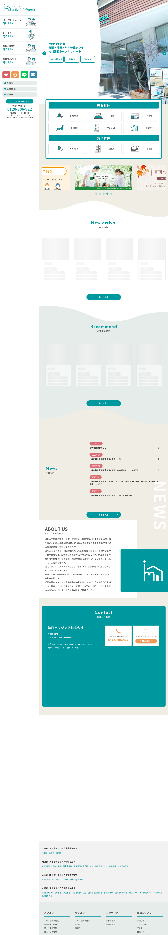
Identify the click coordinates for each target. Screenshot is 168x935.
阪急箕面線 (78, 866)
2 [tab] (100, 193)
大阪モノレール (91, 866)
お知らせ (140, 920)
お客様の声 (110, 920)
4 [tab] (107, 193)
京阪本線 (66, 892)
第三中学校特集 (50, 931)
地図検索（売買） (51, 924)
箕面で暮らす (111, 924)
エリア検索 (74, 116)
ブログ (140, 928)
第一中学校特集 (50, 928)
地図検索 (74, 128)
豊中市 (58, 879)
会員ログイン (12, 89)
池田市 (44, 853)
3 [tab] (103, 193)
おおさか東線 (56, 892)
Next (163, 52)
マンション (111, 128)
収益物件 (149, 128)
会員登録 (10, 83)
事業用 (149, 148)
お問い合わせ (146, 640)
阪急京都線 (76, 892)
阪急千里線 (57, 866)
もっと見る (104, 296)
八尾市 (51, 853)
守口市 (73, 879)
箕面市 (58, 853)
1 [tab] (96, 193)
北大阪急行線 (123, 866)
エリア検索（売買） (52, 920)
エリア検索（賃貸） (83, 920)
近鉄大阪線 (46, 866)
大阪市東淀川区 (48, 879)
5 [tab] (111, 193)
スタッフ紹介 (142, 924)
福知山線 (45, 892)
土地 (112, 116)
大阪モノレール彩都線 (107, 866)
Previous (43, 52)
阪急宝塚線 (67, 866)
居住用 (112, 148)
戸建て (149, 116)
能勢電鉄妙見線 (121, 892)
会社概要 (10, 94)
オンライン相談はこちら (19, 101)
